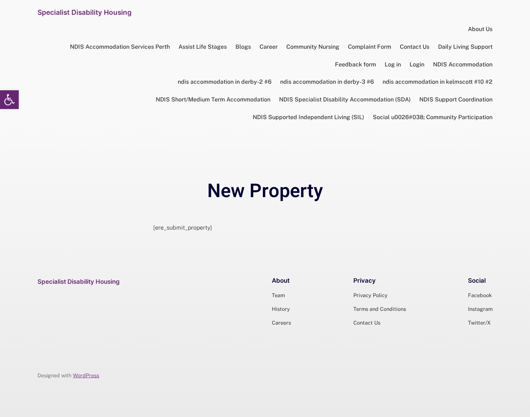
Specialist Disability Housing (84, 12)
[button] (9, 99)
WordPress (86, 375)
